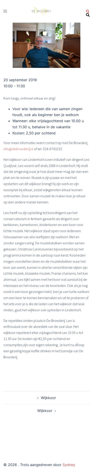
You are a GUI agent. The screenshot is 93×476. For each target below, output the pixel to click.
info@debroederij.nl (18, 149)
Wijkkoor (48, 397)
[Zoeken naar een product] (88, 11)
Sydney (69, 464)
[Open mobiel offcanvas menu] (5, 11)
